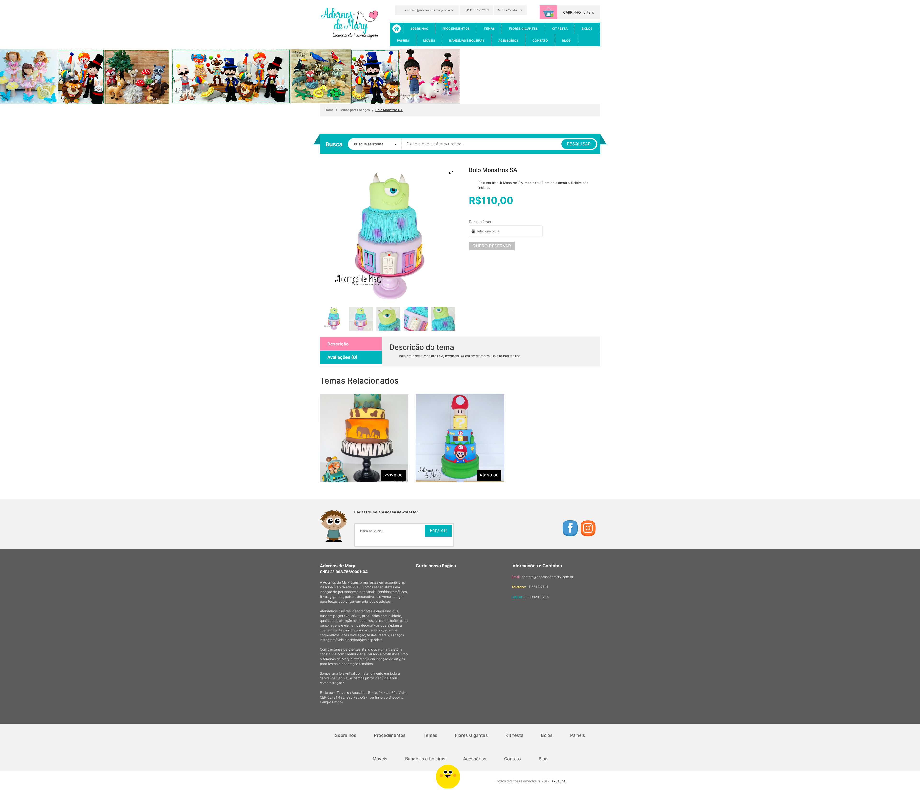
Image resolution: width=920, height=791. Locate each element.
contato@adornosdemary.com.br (429, 10)
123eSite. (559, 781)
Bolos (587, 28)
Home (329, 110)
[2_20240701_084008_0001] (333, 318)
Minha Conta (508, 10)
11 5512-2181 (479, 10)
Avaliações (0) (342, 357)
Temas (489, 28)
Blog (566, 40)
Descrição (338, 343)
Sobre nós (419, 28)
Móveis (429, 40)
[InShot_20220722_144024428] (443, 319)
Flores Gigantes (523, 28)
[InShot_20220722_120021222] (415, 319)
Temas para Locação (354, 110)
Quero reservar (491, 245)
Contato (540, 40)
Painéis (403, 40)
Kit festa (560, 28)
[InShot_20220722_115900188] (361, 319)
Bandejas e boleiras (466, 40)
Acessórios (508, 40)
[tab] (351, 344)
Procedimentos (456, 28)
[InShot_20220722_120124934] (388, 319)
